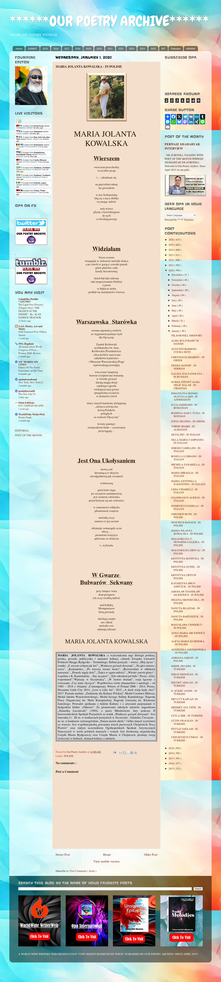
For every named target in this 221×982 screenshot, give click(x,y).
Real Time (32, 197)
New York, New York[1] (30, 382)
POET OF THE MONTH (28, 435)
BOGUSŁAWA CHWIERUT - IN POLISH (187, 626)
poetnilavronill (26, 391)
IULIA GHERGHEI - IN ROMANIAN (184, 406)
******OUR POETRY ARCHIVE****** (109, 21)
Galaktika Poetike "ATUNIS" (28, 300)
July (174, 300)
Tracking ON (42, 197)
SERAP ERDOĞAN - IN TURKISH (184, 675)
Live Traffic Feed (33, 120)
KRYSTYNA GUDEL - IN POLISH (185, 568)
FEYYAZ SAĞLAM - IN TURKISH (184, 730)
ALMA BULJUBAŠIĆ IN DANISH (185, 342)
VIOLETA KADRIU (30, 192)
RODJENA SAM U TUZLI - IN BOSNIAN (188, 414)
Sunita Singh (25, 417)
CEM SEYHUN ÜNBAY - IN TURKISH (187, 738)
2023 (131, 48)
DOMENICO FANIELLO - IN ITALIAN (187, 507)
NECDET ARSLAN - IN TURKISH (184, 684)
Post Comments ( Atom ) (83, 871)
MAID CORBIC (23, 133)
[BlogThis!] (124, 752)
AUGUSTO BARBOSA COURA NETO (184, 350)
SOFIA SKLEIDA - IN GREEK (188, 421)
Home (19, 48)
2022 (120, 48)
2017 (66, 48)
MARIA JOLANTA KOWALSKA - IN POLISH (187, 532)
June (174, 305)
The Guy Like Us (27, 394)
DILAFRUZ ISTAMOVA (32, 170)
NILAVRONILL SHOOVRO (186, 335)
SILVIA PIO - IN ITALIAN (185, 434)
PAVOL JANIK (32, 139)
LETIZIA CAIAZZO (30, 162)
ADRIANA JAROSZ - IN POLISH (184, 659)
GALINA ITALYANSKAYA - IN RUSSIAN (187, 375)
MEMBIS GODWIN (30, 185)
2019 (88, 48)
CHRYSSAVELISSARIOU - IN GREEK (188, 358)
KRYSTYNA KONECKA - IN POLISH (187, 560)
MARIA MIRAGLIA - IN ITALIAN (184, 474)
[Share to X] (128, 752)
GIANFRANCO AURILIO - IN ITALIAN (188, 499)
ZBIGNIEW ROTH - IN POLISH (184, 515)
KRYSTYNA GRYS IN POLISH (183, 576)
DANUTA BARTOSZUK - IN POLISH (187, 618)
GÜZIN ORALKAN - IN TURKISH (184, 722)
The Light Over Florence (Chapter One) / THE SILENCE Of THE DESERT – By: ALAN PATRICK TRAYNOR (30, 311)
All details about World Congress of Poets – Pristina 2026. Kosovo (30, 350)
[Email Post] (114, 752)
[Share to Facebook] (131, 752)
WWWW (190, 48)
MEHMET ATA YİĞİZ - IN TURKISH (186, 709)
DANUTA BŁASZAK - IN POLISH (185, 609)
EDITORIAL (22, 430)
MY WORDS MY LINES (28, 363)
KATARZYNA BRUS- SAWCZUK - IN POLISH (186, 584)
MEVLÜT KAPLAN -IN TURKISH (184, 700)
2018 (77, 48)
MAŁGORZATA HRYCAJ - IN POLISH (188, 551)
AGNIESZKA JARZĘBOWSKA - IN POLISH (188, 651)
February (177, 326)
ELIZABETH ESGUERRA (27, 147)
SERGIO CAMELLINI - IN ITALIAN (185, 449)
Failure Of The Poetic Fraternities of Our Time (30, 369)
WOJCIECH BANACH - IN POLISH (186, 524)
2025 (153, 48)
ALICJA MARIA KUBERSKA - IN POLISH (187, 642)
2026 (171, 239)
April (175, 315)
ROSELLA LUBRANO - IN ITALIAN (186, 457)
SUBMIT (32, 48)
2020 (99, 48)
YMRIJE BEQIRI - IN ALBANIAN (183, 428)
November (177, 280)
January (176, 331)
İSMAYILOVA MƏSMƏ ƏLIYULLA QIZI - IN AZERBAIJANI (184, 396)
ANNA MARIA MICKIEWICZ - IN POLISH (188, 634)
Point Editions (26, 403)
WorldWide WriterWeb (31, 414)
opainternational (27, 379)
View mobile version (106, 861)
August (176, 295)
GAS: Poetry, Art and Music (30, 327)
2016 (56, 48)
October (176, 285)
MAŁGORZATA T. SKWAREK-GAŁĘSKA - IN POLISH (187, 542)
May (174, 310)
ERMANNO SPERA (24, 128)
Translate (188, 219)
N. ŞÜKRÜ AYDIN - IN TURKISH (184, 692)
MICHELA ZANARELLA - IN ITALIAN (188, 466)
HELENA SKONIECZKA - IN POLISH (187, 601)
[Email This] (120, 752)
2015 (45, 48)
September (177, 290)
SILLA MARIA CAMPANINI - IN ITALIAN (188, 441)
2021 (110, 48)
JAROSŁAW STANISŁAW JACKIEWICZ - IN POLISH (187, 593)
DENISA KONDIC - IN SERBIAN (183, 367)
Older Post (150, 854)
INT (163, 48)
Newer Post (62, 854)
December (177, 274)
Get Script (23, 197)
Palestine (176, 48)
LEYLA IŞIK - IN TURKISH (187, 715)
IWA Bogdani (26, 344)
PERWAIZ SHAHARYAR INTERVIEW (182, 146)
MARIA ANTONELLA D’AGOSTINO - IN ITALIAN (188, 482)
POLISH (68, 756)
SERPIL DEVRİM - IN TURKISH (183, 667)
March (175, 320)
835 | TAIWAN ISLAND (30, 405)
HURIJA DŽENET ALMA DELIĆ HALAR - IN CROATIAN (185, 385)
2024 (142, 48)
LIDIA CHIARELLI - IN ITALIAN (184, 491)
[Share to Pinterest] (135, 752)
